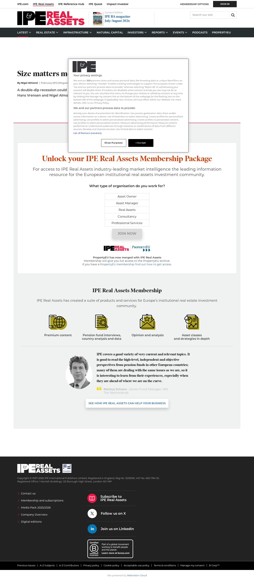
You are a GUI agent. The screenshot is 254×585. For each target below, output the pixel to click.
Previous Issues (26, 565)
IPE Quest (95, 4)
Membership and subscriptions (42, 500)
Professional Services (127, 223)
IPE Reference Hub (71, 4)
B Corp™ (214, 565)
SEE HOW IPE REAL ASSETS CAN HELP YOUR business (127, 403)
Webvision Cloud (137, 575)
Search (232, 14)
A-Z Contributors (69, 565)
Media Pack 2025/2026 (36, 507)
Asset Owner (127, 196)
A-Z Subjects (47, 565)
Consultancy (127, 216)
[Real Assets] (50, 24)
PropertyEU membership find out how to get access (135, 264)
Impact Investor (117, 4)
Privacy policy (91, 565)
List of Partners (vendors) (87, 133)
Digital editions (31, 521)
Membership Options (194, 4)
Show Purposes (114, 142)
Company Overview (34, 514)
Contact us (28, 493)
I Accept (141, 142)
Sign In (224, 4)
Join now (127, 234)
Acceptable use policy (136, 565)
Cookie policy (111, 565)
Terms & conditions (165, 565)
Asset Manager (127, 203)
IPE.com (22, 4)
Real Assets (127, 210)
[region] (128, 105)
